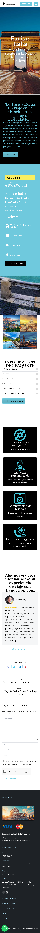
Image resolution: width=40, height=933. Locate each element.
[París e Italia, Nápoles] (11, 323)
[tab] (20, 369)
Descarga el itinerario (15, 401)
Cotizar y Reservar (17, 263)
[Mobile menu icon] (36, 4)
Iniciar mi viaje (10, 154)
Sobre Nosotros (8, 908)
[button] (13, 649)
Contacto (5, 918)
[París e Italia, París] (28, 341)
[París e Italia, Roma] (28, 323)
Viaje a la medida (8, 904)
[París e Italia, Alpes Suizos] (11, 341)
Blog (4, 913)
